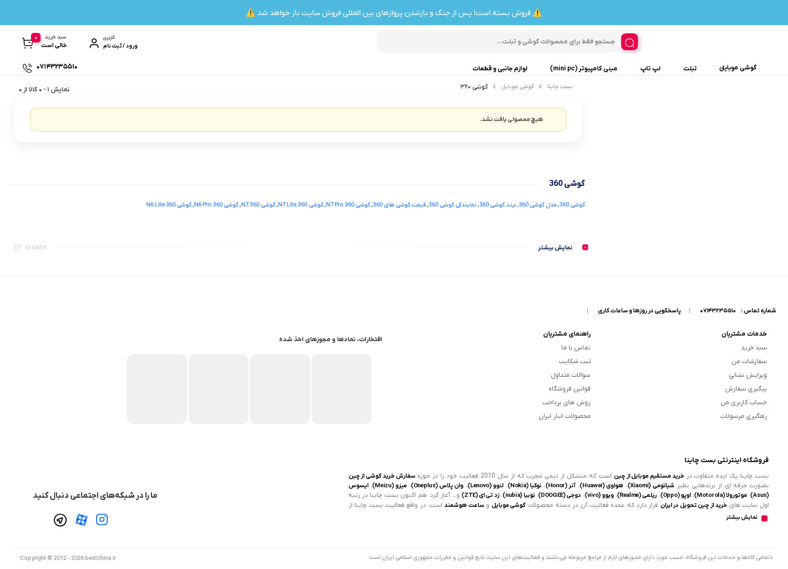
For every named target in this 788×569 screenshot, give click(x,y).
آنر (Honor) (560, 486)
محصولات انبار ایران (565, 416)
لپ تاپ (650, 68)
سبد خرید (754, 347)
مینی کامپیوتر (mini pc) (583, 68)
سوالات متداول (571, 375)
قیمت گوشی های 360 (399, 205)
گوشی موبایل (738, 67)
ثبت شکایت (575, 361)
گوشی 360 (572, 205)
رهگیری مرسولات (744, 416)
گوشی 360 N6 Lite (169, 205)
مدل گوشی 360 (538, 205)
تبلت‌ (690, 68)
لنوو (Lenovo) (485, 486)
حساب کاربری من (744, 402)
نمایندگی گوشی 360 (453, 205)
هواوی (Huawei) (602, 486)
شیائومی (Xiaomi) (650, 486)
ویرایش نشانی (748, 375)
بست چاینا (560, 86)
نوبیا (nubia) (519, 495)
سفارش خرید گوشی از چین (381, 476)
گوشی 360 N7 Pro (348, 205)
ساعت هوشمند (464, 505)
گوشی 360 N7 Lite (300, 205)
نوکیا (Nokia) (524, 486)
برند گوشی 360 (497, 205)
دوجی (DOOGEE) (559, 495)
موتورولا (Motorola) (720, 495)
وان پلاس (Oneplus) (437, 486)
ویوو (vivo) (599, 495)
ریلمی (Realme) (637, 495)
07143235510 (718, 311)
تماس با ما (576, 347)
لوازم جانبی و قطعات (499, 68)
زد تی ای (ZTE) (480, 495)
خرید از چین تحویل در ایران (693, 505)
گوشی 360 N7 (258, 205)
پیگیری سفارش (746, 389)
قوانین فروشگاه (570, 389)
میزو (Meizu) (389, 486)
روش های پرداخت (567, 402)
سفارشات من (749, 361)
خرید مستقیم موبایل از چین (649, 476)
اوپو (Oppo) (675, 495)
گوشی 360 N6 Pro (216, 205)
